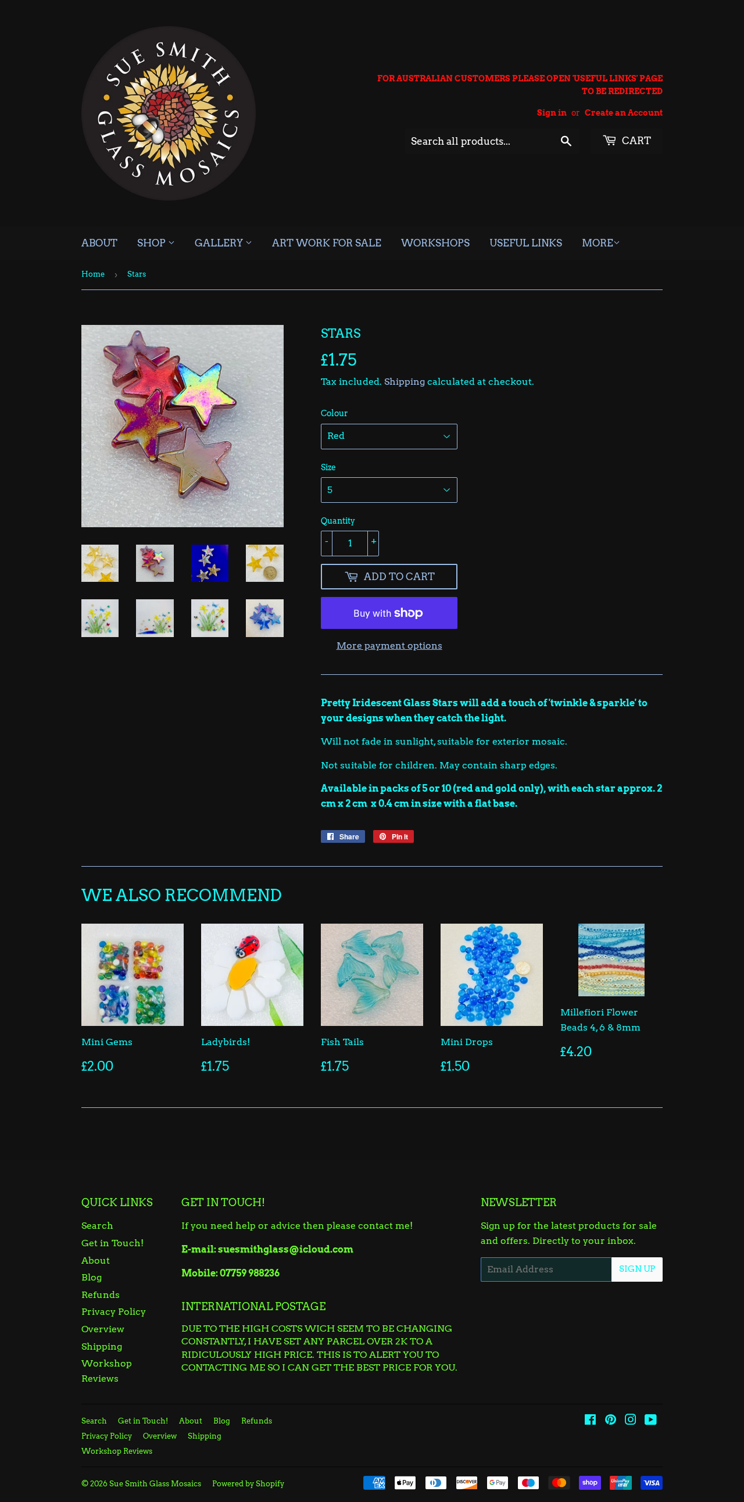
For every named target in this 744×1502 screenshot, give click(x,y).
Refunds (100, 1294)
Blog (91, 1277)
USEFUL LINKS (525, 243)
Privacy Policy (113, 1311)
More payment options (389, 645)
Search (97, 1225)
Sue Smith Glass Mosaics (155, 1483)
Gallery (220, 243)
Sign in (552, 112)
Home (93, 274)
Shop (152, 243)
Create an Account (624, 112)
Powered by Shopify (248, 1483)
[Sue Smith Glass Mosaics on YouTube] (651, 1420)
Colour (334, 413)
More (597, 243)
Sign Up (637, 1269)
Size (328, 467)
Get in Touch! (112, 1243)
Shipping (404, 381)
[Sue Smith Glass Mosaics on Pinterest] (610, 1420)
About (99, 243)
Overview (102, 1329)
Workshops (435, 243)
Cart (635, 140)
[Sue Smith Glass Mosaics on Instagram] (630, 1420)
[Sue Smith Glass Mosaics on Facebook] (590, 1420)
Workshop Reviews (116, 1451)
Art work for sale (326, 243)
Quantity (338, 520)
